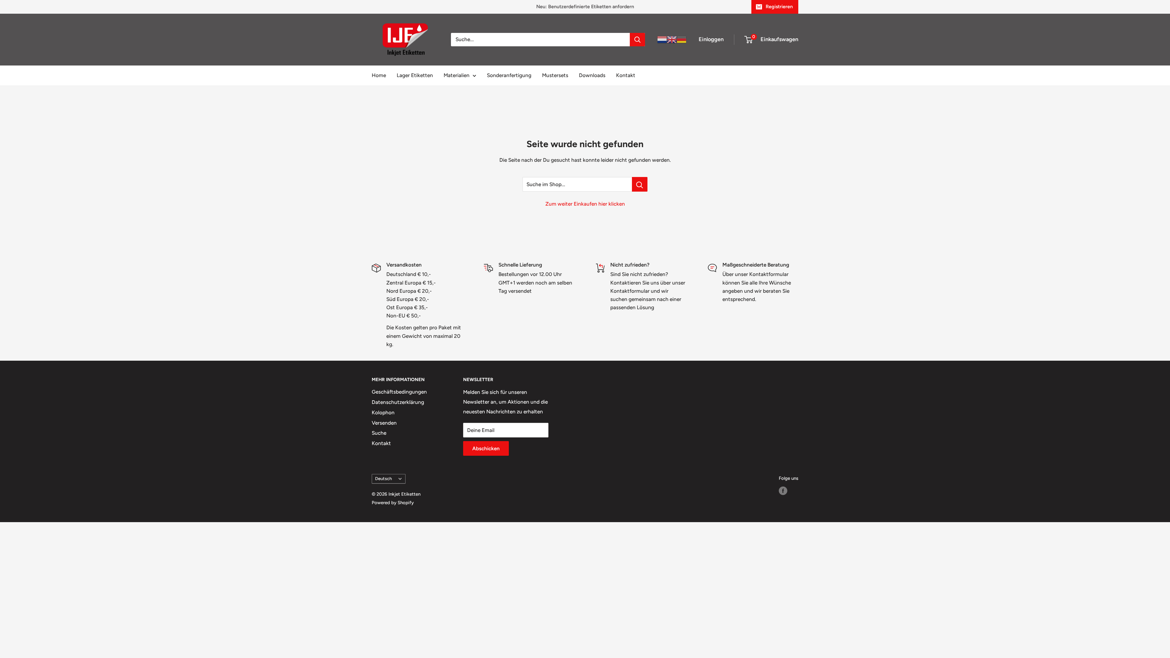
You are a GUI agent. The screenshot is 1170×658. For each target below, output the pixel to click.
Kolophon (383, 412)
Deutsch (383, 478)
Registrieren (779, 6)
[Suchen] (637, 39)
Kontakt (625, 75)
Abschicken (486, 448)
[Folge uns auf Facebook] (783, 490)
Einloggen (711, 39)
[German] (681, 39)
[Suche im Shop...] (639, 184)
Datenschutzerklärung (398, 402)
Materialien (457, 75)
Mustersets (555, 75)
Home (379, 75)
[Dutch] (662, 39)
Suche (379, 433)
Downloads (592, 75)
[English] (672, 39)
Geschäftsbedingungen (399, 392)
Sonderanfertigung (509, 75)
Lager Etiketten (415, 75)
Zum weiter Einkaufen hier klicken (585, 204)
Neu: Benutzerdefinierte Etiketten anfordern (585, 6)
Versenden (384, 423)
